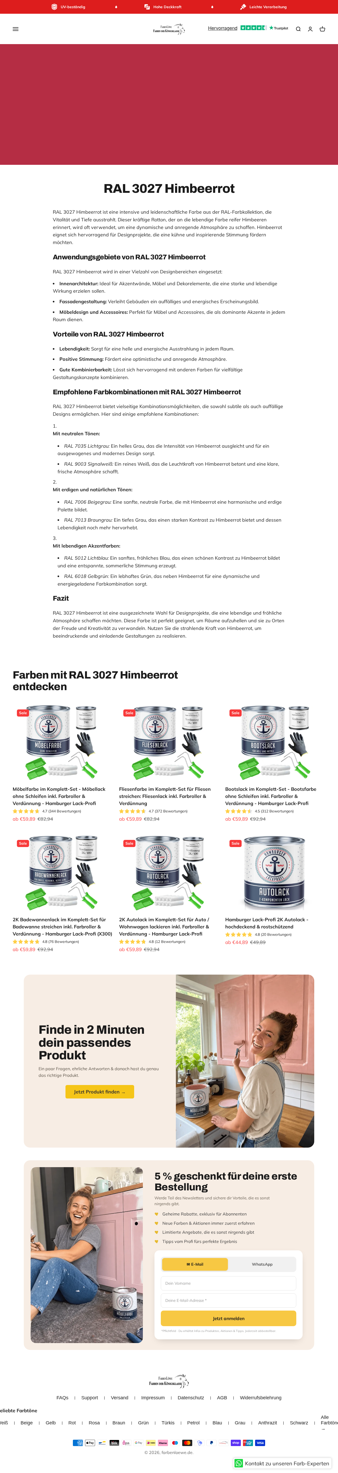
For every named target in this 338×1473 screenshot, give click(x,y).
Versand (119, 1397)
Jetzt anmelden (229, 1318)
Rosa (94, 1422)
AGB (222, 1397)
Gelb (51, 1422)
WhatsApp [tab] (262, 1264)
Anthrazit (267, 1422)
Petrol (193, 1422)
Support (89, 1397)
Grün (143, 1422)
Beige (27, 1422)
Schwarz (299, 1422)
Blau (217, 1422)
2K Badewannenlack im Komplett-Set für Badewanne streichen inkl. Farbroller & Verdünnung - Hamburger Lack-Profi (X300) (62, 926)
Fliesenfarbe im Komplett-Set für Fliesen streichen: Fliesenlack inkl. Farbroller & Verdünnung (165, 796)
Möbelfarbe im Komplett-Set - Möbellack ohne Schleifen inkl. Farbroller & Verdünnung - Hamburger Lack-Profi (59, 796)
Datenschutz (191, 1397)
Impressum (153, 1397)
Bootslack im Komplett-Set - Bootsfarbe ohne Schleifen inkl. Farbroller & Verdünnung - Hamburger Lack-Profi (270, 796)
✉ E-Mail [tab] (195, 1264)
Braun (118, 1422)
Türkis (168, 1422)
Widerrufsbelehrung (260, 1397)
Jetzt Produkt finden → (100, 1092)
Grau (240, 1422)
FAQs (62, 1397)
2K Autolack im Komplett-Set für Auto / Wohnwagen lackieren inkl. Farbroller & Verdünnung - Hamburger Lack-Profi (164, 926)
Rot (72, 1422)
